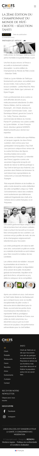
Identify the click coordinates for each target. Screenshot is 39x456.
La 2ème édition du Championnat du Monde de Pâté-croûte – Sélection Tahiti (17, 22)
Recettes (7, 367)
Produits (7, 355)
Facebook (11, 411)
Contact (7, 383)
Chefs (6, 351)
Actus (6, 371)
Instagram (11, 417)
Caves (6, 363)
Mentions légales (8, 442)
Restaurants (8, 359)
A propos (7, 379)
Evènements (8, 375)
